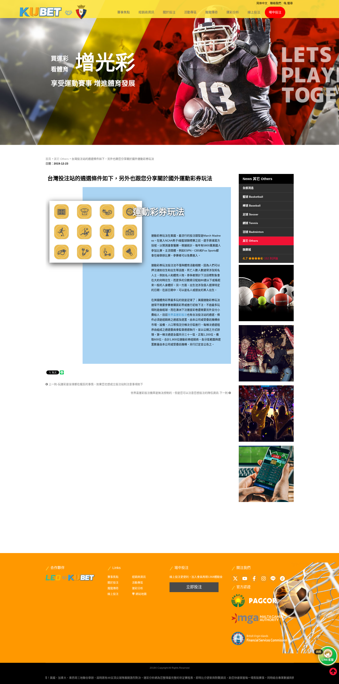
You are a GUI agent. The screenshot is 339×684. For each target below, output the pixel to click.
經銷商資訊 (146, 12)
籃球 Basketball (253, 196)
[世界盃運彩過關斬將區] (266, 474)
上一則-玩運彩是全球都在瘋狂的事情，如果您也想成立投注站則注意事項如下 (95, 384)
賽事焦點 (123, 12)
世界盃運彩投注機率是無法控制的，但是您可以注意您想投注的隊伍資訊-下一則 (180, 392)
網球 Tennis (250, 223)
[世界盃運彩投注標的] (266, 293)
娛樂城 (247, 249)
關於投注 (169, 12)
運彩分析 (232, 12)
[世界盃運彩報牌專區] (266, 413)
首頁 (48, 158)
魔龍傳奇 (211, 12)
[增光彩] (169, 72)
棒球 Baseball (252, 205)
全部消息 (248, 187)
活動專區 (190, 12)
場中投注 (275, 12)
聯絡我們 (275, 3)
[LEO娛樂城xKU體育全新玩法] (70, 577)
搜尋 (289, 3)
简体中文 (261, 3)
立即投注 (194, 587)
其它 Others (61, 158)
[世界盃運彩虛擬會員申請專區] (266, 353)
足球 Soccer (250, 214)
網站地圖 (141, 593)
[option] (169, 72)
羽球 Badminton (253, 231)
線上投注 (254, 12)
